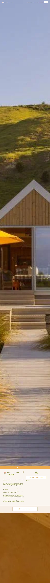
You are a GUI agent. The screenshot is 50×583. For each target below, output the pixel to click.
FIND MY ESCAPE (29, 2)
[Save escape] (23, 472)
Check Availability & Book (37, 477)
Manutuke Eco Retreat (9, 2)
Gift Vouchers (40, 2)
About (34, 2)
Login (46, 2)
